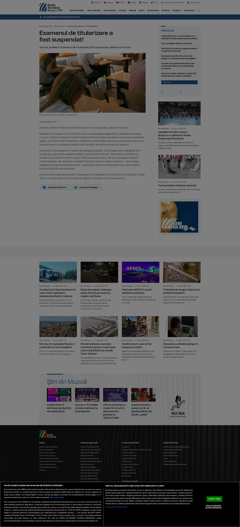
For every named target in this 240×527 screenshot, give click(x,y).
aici (75, 513)
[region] (120, 504)
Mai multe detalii (57, 497)
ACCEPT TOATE (214, 499)
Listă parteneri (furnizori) (116, 507)
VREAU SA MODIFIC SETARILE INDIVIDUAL (213, 507)
